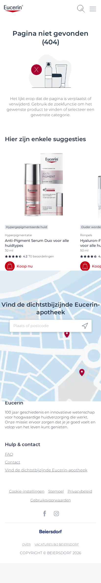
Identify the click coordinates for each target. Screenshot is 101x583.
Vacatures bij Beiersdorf (57, 544)
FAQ (9, 454)
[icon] (85, 326)
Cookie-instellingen (26, 491)
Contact (12, 462)
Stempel (56, 491)
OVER (26, 544)
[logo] (13, 8)
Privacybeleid (80, 491)
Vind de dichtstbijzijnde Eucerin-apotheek (46, 470)
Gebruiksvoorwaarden (50, 500)
